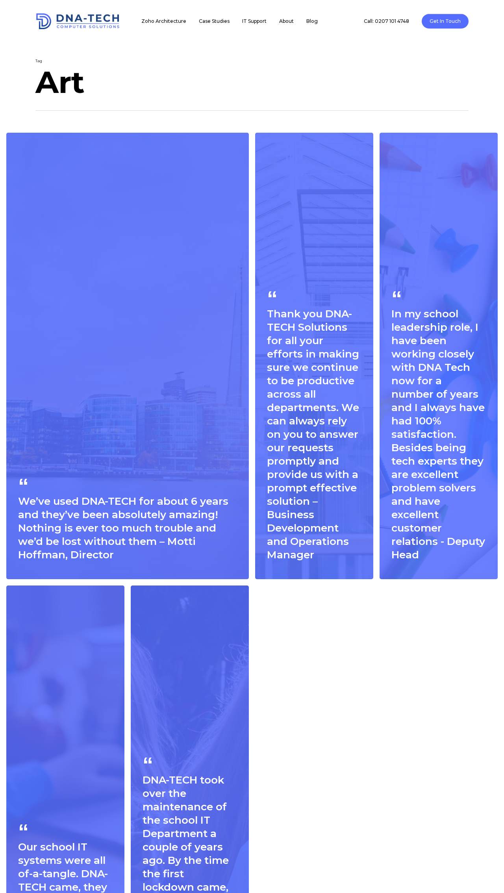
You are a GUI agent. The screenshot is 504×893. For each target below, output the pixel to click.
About (286, 21)
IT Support (254, 21)
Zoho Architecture (163, 21)
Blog (312, 21)
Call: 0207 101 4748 (386, 21)
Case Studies (214, 21)
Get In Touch (445, 21)
